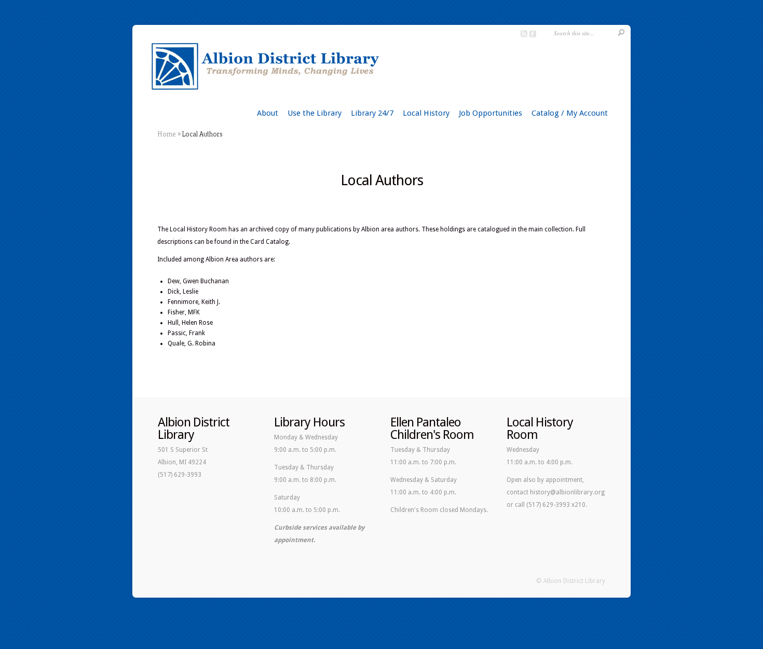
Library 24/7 (372, 113)
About (267, 113)
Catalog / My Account (570, 113)
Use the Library (315, 113)
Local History (426, 113)
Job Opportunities (490, 113)
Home (166, 134)
